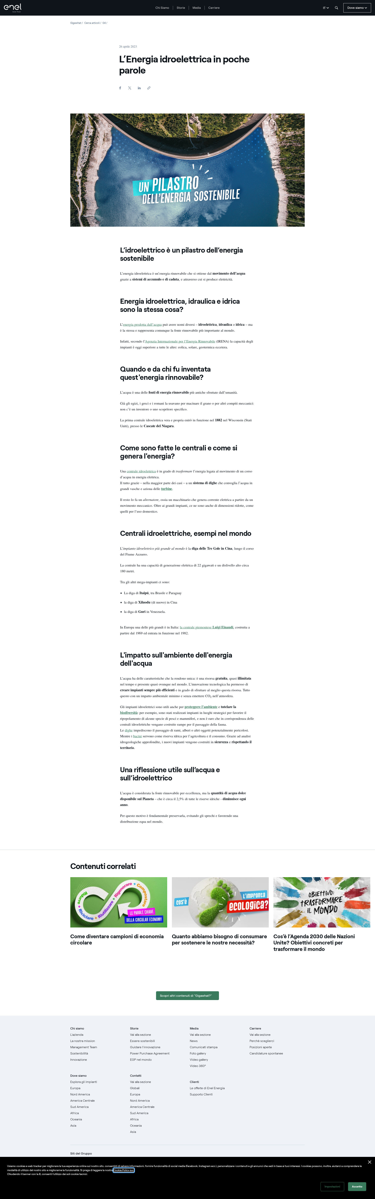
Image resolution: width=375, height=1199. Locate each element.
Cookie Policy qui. (123, 1170)
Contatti (135, 1075)
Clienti (194, 1082)
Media (197, 8)
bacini (137, 736)
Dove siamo (78, 1075)
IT (324, 8)
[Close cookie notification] (369, 1162)
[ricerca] (336, 8)
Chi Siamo (162, 8)
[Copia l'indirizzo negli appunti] (148, 87)
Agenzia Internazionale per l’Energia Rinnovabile (180, 341)
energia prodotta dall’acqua (142, 324)
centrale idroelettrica (141, 471)
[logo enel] (12, 8)
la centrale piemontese (196, 627)
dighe (129, 730)
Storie (181, 8)
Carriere (214, 8)
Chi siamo (77, 1028)
